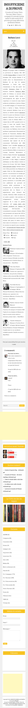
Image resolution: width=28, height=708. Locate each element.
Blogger (17, 700)
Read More (15, 263)
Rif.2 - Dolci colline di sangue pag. (13, 230)
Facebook (15, 233)
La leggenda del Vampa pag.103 (16, 227)
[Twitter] (12, 25)
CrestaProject (12, 702)
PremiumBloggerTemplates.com (17, 703)
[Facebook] (8, 25)
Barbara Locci (14, 37)
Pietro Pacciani (7, 588)
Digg (14, 237)
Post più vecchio (20, 342)
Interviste (6, 556)
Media (5, 563)
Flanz (9, 376)
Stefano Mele (12, 75)
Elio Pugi (19, 178)
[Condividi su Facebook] (9, 242)
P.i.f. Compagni (7, 574)
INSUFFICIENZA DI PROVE (14, 6)
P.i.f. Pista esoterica (8, 581)
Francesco (6, 126)
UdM (4, 599)
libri (4, 560)
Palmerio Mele (20, 91)
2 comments (14, 46)
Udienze (5, 595)
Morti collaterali (8, 567)
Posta (4, 592)
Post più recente (7, 342)
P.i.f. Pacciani (7, 577)
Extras (5, 545)
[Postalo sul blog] (6, 242)
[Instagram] (16, 25)
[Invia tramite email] (4, 242)
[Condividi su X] (7, 242)
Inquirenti (6, 552)
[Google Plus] (14, 25)
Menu (5, 31)
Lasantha (5, 703)
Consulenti (6, 542)
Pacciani (10, 353)
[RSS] (18, 25)
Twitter (7, 235)
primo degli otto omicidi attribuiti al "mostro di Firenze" (14, 206)
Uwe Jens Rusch (15, 266)
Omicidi (5, 570)
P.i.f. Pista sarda (7, 585)
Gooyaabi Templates (17, 705)
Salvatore (22, 112)
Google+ (14, 235)
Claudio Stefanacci (15, 320)
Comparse (6, 538)
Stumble (7, 237)
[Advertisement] (14, 426)
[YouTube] (10, 25)
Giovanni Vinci (14, 89)
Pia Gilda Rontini (15, 284)
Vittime (14, 45)
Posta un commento (10, 395)
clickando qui (12, 477)
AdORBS (5, 534)
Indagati (5, 549)
